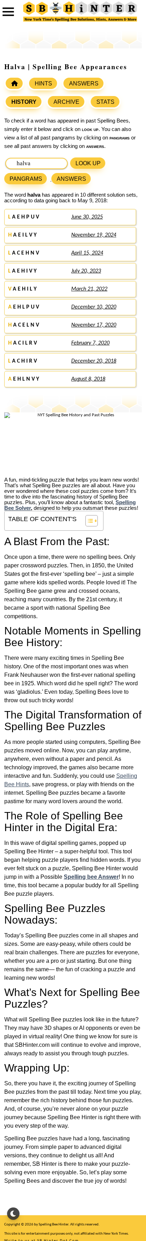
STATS (105, 102)
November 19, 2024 (93, 235)
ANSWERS (84, 83)
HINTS (43, 83)
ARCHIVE (66, 102)
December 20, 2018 (93, 361)
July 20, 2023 (86, 271)
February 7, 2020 (90, 343)
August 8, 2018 (88, 379)
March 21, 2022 (89, 289)
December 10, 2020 (93, 307)
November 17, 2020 (93, 325)
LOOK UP (88, 163)
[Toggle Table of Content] (88, 521)
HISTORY (23, 102)
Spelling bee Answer (91, 877)
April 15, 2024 (87, 253)
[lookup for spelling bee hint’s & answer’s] (14, 83)
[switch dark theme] (13, 1213)
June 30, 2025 (87, 217)
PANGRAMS (26, 179)
